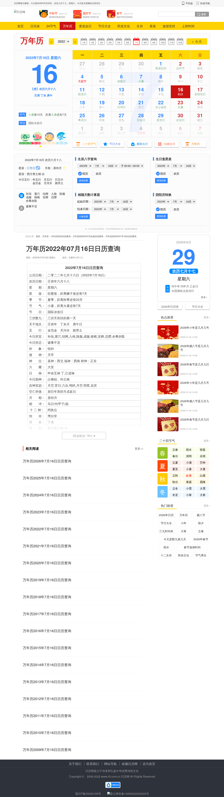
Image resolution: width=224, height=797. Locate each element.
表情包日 (200, 94)
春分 (175, 456)
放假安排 (169, 26)
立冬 (175, 488)
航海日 (82, 94)
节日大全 (104, 26)
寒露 (189, 482)
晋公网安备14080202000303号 (129, 793)
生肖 (140, 26)
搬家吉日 (142, 144)
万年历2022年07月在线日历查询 (88, 236)
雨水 (189, 450)
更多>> (139, 448)
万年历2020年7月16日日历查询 (47, 562)
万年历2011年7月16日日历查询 (47, 715)
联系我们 (92, 763)
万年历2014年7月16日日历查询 (47, 664)
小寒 (189, 495)
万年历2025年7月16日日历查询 (47, 477)
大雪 (202, 488)
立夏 (175, 462)
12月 (180, 42)
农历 (98, 174)
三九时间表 (166, 531)
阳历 (85, 174)
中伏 (102, 120)
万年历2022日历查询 (61, 236)
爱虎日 (161, 120)
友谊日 (180, 120)
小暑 (31, 115)
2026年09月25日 (57, 16)
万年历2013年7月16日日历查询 (47, 681)
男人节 (121, 133)
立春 (175, 450)
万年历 (67, 26)
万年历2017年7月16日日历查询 (47, 613)
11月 (171, 42)
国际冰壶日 (35, 123)
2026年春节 (201, 539)
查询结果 (83, 180)
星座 (153, 26)
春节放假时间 (192, 547)
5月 (118, 42)
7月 (136, 42)
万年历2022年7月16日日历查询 (47, 528)
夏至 (175, 469)
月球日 (121, 107)
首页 (20, 26)
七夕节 (141, 133)
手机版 (189, 3)
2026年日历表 (170, 307)
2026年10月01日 (91, 16)
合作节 (180, 68)
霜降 (202, 482)
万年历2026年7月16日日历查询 (47, 460)
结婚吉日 (169, 144)
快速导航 (205, 3)
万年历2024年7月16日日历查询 (47, 494)
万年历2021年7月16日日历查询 (47, 545)
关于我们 (75, 763)
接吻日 (121, 81)
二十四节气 (89, 144)
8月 (145, 42)
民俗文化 (123, 26)
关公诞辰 (160, 107)
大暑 (54, 115)
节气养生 (200, 555)
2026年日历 (166, 515)
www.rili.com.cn (110, 776)
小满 (189, 462)
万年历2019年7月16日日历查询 (47, 579)
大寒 (202, 495)
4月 (110, 42)
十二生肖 (166, 555)
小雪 (189, 488)
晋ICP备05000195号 (88, 794)
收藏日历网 (130, 763)
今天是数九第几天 (175, 539)
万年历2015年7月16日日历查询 (47, 647)
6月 (127, 42)
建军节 (82, 133)
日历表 (35, 26)
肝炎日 (141, 120)
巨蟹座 (31, 168)
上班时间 (188, 26)
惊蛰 (202, 450)
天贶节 (82, 81)
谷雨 (202, 456)
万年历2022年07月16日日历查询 (121, 236)
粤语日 (82, 120)
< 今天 (197, 41)
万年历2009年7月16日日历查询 (47, 749)
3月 (101, 42)
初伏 (180, 94)
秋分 (175, 482)
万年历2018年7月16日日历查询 (47, 596)
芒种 (202, 462)
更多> (204, 297)
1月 (83, 42)
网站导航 (110, 763)
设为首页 (149, 763)
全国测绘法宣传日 (91, 3)
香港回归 (160, 68)
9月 (153, 42)
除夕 (201, 523)
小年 (183, 523)
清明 (189, 456)
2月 (92, 42)
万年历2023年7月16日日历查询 (47, 511)
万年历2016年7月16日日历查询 (47, 630)
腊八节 (201, 515)
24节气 (51, 26)
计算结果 (83, 216)
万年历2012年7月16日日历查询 (47, 698)
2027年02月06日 (125, 16)
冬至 (175, 495)
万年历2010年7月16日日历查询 (47, 732)
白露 (202, 475)
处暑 (189, 475)
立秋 (200, 133)
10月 (163, 42)
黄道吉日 (85, 26)
